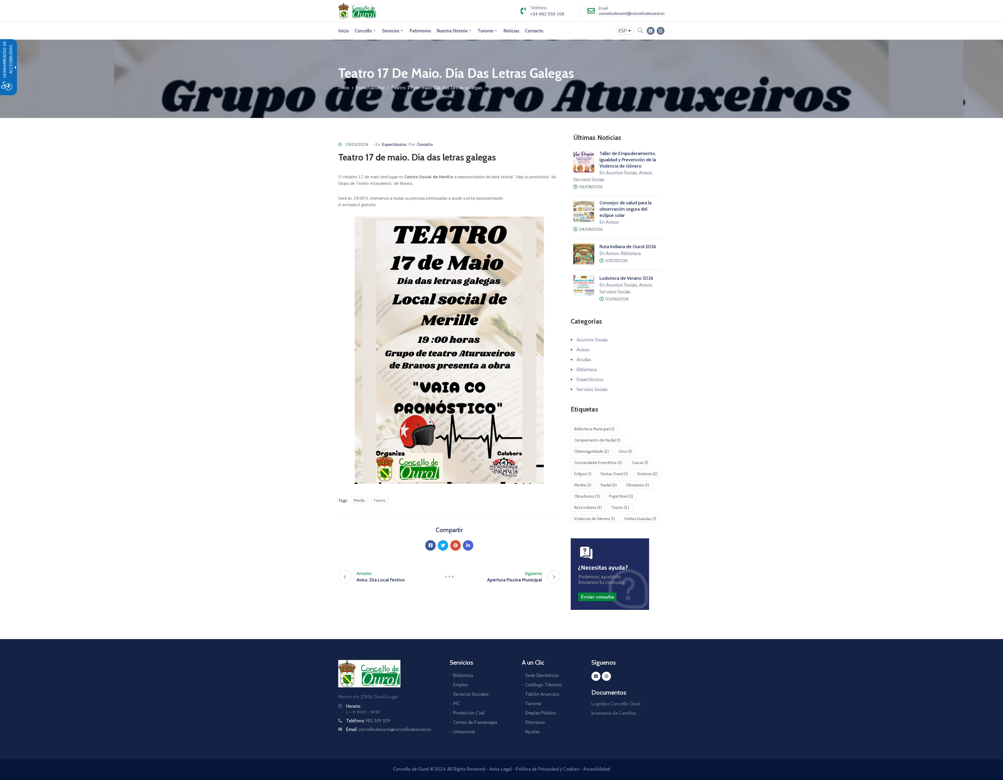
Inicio (344, 30)
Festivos (647, 474)
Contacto (534, 30)
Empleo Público (540, 713)
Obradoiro (637, 485)
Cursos (640, 462)
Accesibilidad (596, 769)
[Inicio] (357, 11)
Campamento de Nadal (597, 440)
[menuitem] (344, 31)
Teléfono (368, 720)
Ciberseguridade (591, 451)
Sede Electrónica (541, 675)
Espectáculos (369, 88)
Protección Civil (468, 713)
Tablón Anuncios (542, 694)
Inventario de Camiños (613, 713)
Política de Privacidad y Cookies (547, 769)
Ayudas (532, 731)
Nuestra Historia (452, 30)
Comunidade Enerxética (598, 462)
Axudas (583, 360)
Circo (625, 451)
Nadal (609, 485)
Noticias (511, 30)
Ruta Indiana (588, 507)
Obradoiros (587, 496)
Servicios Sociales (471, 694)
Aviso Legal (500, 769)
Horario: (353, 706)
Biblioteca (586, 370)
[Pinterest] (455, 545)
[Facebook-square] (651, 31)
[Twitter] (443, 545)
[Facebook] (430, 545)
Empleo (460, 684)
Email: (388, 729)
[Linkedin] (468, 545)
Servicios (390, 30)
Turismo (485, 30)
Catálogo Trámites (543, 684)
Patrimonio (420, 30)
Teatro (380, 500)
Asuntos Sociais (592, 340)
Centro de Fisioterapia (475, 722)
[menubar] (625, 31)
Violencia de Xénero (594, 518)
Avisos (583, 350)
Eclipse (582, 474)
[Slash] (449, 576)
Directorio (535, 722)
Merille (359, 500)
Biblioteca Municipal (594, 429)
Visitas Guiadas (640, 518)
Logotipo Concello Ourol (615, 703)
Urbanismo (464, 731)
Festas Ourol (614, 474)
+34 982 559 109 (547, 14)
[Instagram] (660, 31)
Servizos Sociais (592, 389)
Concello (363, 30)
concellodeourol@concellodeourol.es (632, 13)
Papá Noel (621, 496)
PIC (456, 703)
